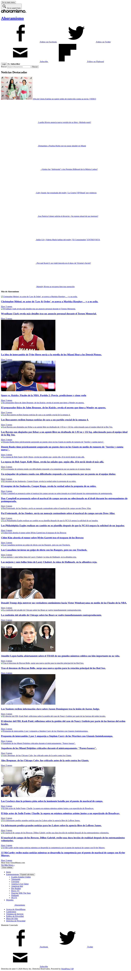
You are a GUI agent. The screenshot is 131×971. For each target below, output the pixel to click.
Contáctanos (11, 912)
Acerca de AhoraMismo (15, 909)
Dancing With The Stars (21, 893)
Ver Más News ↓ (8, 865)
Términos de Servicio (14, 914)
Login (4, 64)
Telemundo (15, 879)
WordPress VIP (67, 969)
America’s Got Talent (20, 884)
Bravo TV (15, 891)
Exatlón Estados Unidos (21, 877)
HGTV (14, 898)
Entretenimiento (12, 874)
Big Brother (16, 888)
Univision (15, 881)
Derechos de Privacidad (15, 921)
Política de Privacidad (15, 916)
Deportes (9, 900)
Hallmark (15, 895)
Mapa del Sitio (12, 918)
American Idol (17, 886)
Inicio (8, 872)
